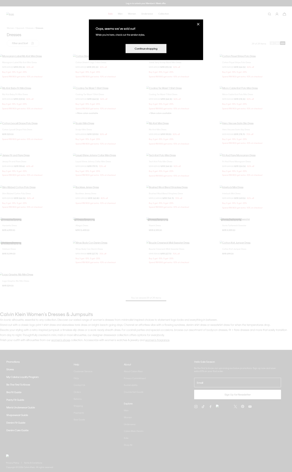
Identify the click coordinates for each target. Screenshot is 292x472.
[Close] (198, 24)
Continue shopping (146, 48)
